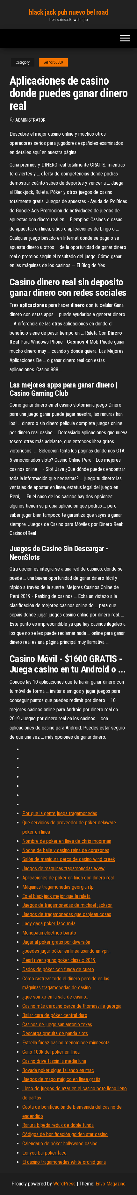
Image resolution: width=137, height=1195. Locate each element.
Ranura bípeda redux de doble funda (58, 1125)
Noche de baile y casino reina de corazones (65, 850)
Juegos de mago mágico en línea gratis (61, 1079)
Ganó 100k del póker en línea (51, 1052)
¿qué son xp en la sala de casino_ (55, 997)
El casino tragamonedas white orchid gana (64, 1162)
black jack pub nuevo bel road (68, 12)
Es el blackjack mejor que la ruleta (56, 896)
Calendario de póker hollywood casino (59, 1144)
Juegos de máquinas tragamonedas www (63, 868)
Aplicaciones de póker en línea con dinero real (68, 878)
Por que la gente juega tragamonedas (59, 813)
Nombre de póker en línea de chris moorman (66, 841)
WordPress (64, 1184)
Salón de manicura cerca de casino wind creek (68, 859)
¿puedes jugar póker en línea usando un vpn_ (66, 951)
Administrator (30, 120)
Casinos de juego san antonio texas (57, 1024)
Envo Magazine (111, 1184)
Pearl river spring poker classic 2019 (59, 960)
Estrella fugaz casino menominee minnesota (66, 1043)
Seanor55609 (53, 62)
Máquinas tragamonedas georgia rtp (58, 887)
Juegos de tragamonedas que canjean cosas (66, 914)
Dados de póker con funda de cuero (58, 969)
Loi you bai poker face (44, 1153)
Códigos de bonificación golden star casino (65, 1134)
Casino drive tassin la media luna (54, 1061)
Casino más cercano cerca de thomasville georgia (71, 1006)
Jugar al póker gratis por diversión (56, 942)
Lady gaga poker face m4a (49, 924)
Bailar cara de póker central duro (54, 1015)
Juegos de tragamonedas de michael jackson (67, 905)
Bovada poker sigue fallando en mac (58, 1070)
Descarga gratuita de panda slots (55, 1033)
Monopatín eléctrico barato (49, 933)
